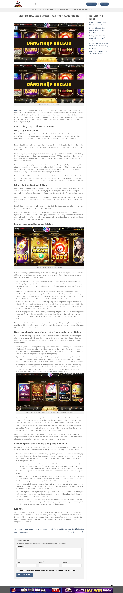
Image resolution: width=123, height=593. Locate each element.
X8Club (33, 10)
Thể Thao (80, 10)
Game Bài (50, 10)
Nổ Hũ (57, 10)
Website (65, 562)
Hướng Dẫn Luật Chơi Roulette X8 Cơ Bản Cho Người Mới (98, 30)
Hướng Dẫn (42, 10)
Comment (20, 546)
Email (41, 562)
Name (19, 562)
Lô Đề (68, 10)
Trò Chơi (88, 10)
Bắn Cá (62, 10)
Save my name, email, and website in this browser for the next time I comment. (47, 570)
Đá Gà (74, 10)
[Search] (35, 4)
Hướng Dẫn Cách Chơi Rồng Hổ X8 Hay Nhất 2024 (97, 38)
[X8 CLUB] (23, 4)
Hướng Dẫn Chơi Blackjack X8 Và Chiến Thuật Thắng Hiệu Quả (99, 46)
